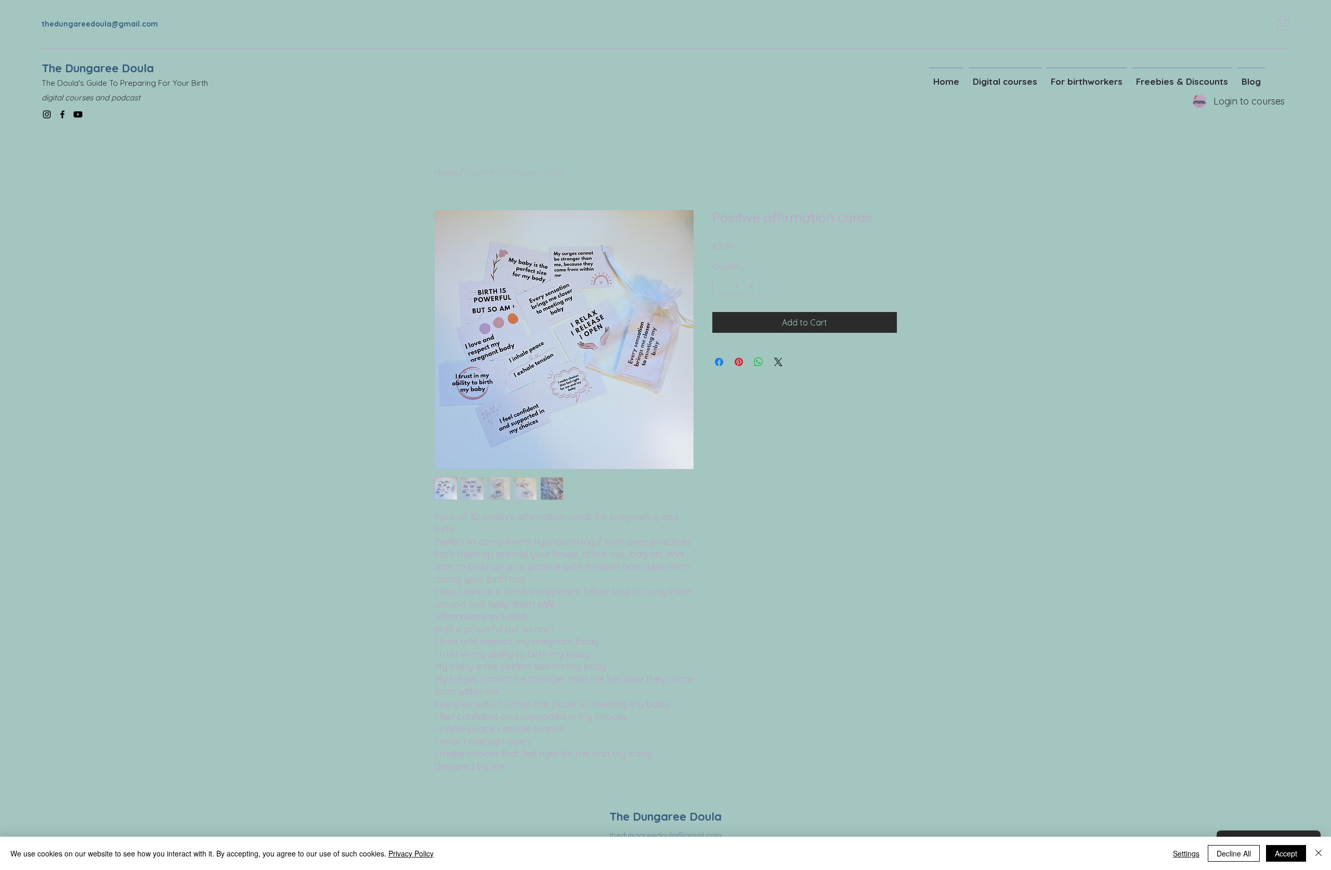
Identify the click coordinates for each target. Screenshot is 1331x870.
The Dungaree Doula (98, 68)
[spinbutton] (736, 286)
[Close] (1318, 853)
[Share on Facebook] (719, 362)
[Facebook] (62, 114)
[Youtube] (78, 114)
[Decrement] (720, 286)
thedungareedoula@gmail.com (100, 24)
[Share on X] (778, 362)
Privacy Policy (411, 853)
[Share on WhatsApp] (758, 362)
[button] (1282, 23)
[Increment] (752, 286)
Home (445, 172)
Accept (1286, 853)
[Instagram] (47, 114)
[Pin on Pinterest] (739, 362)
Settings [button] (1186, 853)
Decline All (1234, 853)
